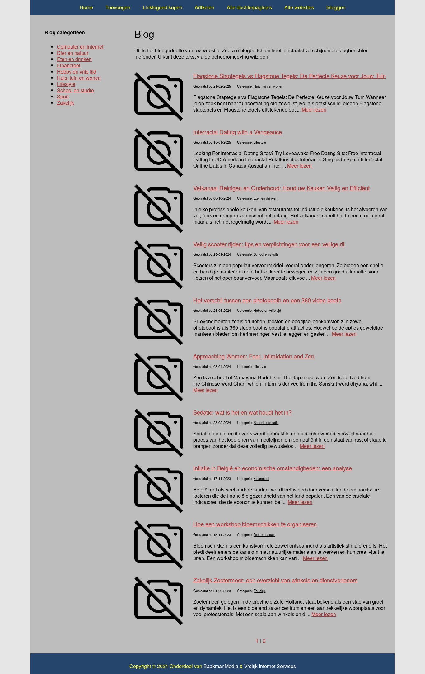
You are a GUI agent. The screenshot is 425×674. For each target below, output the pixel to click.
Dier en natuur (264, 534)
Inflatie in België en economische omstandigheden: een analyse (272, 468)
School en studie (266, 254)
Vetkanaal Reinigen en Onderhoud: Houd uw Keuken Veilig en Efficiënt (281, 188)
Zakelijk (259, 590)
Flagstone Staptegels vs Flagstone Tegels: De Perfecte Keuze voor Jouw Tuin (289, 76)
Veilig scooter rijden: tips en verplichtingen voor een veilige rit (268, 244)
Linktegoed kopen (162, 7)
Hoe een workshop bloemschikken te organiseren (255, 524)
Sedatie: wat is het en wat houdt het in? (242, 412)
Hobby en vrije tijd (267, 310)
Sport (63, 96)
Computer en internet (80, 46)
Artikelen (204, 7)
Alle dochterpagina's (249, 7)
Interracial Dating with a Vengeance (237, 132)
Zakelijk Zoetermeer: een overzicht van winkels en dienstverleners (275, 580)
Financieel (261, 478)
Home (86, 7)
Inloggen (336, 7)
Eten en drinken (265, 198)
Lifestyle (260, 142)
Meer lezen (314, 109)
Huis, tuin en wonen (268, 85)
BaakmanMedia (220, 666)
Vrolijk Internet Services (270, 666)
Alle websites (299, 7)
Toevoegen (117, 7)
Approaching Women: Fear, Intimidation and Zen (253, 356)
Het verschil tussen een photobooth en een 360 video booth (267, 300)
